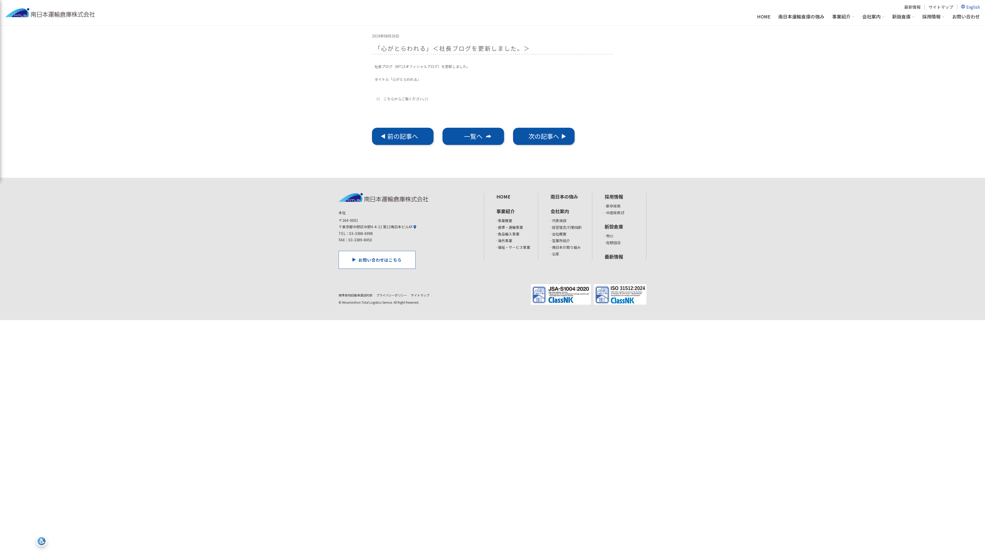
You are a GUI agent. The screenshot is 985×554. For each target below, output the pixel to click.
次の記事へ (543, 136)
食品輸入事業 (508, 233)
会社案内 (871, 17)
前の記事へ (402, 136)
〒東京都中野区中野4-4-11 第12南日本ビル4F (376, 226)
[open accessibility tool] (41, 541)
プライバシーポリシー (391, 295)
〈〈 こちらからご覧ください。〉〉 (402, 98)
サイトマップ (941, 7)
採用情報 (931, 17)
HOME (764, 16)
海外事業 (505, 240)
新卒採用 (613, 206)
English (973, 7)
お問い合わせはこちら (380, 260)
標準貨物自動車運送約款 (355, 295)
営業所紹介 (561, 240)
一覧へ (473, 136)
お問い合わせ (966, 16)
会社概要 (559, 233)
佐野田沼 (613, 242)
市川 (609, 236)
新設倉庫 (901, 17)
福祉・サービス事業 (514, 247)
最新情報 (912, 7)
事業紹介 (841, 17)
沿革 (555, 253)
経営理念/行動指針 (567, 227)
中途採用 (613, 212)
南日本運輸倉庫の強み (801, 16)
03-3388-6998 (361, 233)
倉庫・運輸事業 (510, 227)
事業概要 (505, 220)
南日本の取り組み (566, 247)
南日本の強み (564, 196)
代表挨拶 (559, 220)
